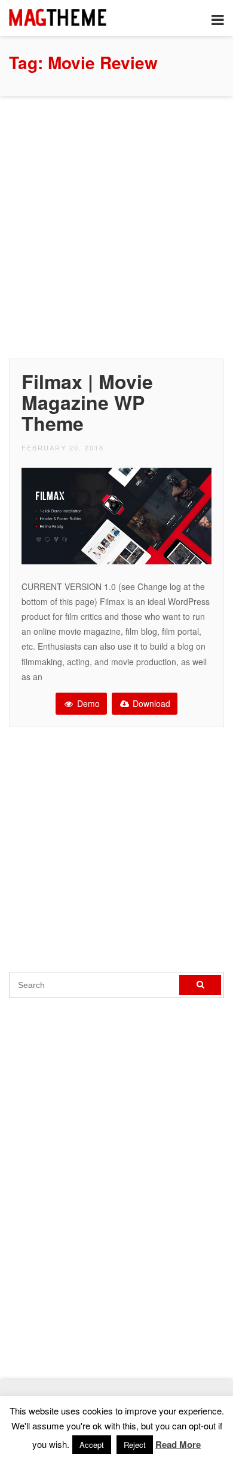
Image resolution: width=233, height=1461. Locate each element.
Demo (87, 703)
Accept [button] (91, 1444)
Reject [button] (135, 1444)
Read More (178, 1444)
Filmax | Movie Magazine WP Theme (87, 402)
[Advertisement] (116, 224)
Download (150, 703)
